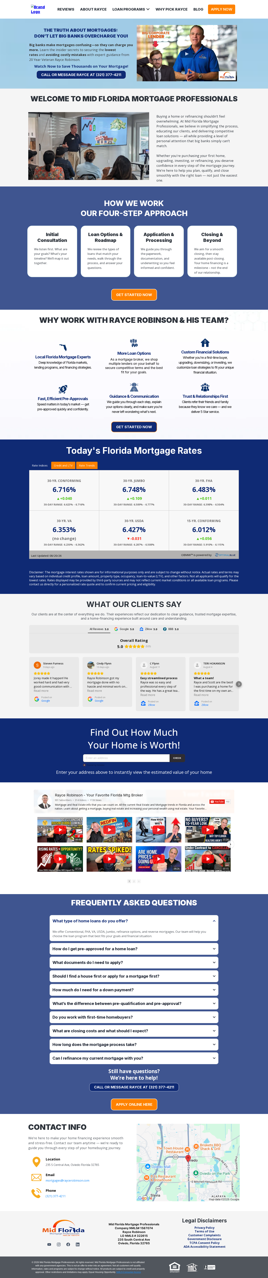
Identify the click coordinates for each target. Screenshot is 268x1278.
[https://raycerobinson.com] (41, 9)
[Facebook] (68, 1244)
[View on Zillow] (144, 665)
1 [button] (129, 881)
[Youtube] (49, 1244)
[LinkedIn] (77, 1244)
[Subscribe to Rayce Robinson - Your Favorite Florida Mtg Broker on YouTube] (220, 802)
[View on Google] (37, 665)
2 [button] (134, 881)
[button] (148, 9)
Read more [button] (41, 691)
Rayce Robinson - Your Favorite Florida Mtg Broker (99, 795)
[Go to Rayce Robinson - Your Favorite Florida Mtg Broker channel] (44, 801)
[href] (188, 1162)
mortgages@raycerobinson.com (67, 1180)
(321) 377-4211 (56, 1196)
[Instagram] (58, 1244)
